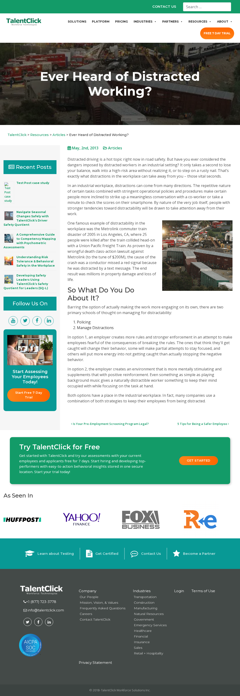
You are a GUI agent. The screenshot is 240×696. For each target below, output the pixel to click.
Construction (144, 602)
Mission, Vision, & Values (99, 602)
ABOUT (222, 21)
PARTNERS (170, 21)
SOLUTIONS (77, 21)
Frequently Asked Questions (102, 608)
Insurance (142, 642)
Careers (86, 614)
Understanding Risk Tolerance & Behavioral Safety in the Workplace (35, 261)
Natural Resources (149, 614)
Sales (138, 647)
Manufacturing (145, 608)
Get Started (198, 460)
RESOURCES (197, 21)
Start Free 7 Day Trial (29, 395)
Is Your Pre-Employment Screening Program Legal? (110, 424)
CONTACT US (164, 6)
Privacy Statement (95, 662)
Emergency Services (150, 625)
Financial (141, 636)
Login (179, 591)
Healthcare (143, 631)
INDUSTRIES (143, 21)
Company (87, 591)
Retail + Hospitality (148, 653)
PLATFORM (100, 21)
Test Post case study (32, 183)
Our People (89, 597)
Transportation (145, 597)
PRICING (121, 21)
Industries (141, 591)
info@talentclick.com (45, 610)
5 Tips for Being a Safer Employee (202, 424)
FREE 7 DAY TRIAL (217, 33)
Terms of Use (203, 591)
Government (144, 619)
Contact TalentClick (95, 619)
